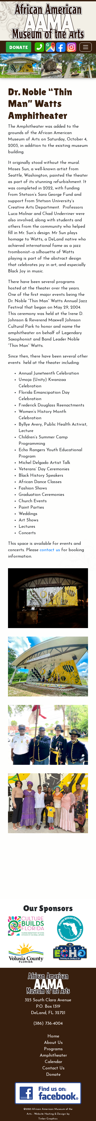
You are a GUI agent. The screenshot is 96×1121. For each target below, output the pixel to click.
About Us (53, 1043)
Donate (53, 1075)
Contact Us (53, 1068)
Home (53, 1036)
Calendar (53, 1062)
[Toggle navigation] (85, 47)
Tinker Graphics (48, 1119)
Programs (53, 1049)
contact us (50, 550)
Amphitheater (53, 1055)
